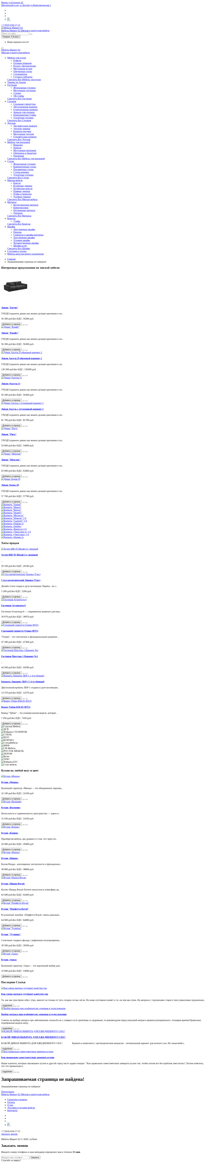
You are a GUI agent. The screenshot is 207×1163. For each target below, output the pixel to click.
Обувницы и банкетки (25, 153)
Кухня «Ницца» (9, 858)
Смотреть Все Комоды (18, 224)
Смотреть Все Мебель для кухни (24, 79)
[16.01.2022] (15, 1072)
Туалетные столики (23, 117)
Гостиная (12, 85)
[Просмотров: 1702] (18, 1072)
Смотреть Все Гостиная (19, 98)
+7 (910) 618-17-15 (10, 25)
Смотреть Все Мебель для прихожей (26, 158)
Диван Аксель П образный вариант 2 (21, 358)
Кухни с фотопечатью (24, 66)
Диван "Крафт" (10, 333)
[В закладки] (23, 324)
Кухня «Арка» (9, 959)
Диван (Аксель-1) (10, 383)
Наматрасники (20, 207)
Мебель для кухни (16, 57)
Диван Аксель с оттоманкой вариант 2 (22, 409)
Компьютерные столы (24, 166)
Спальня (11, 101)
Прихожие (18, 156)
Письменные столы (23, 169)
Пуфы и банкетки (22, 194)
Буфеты (17, 60)
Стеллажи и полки (17, 251)
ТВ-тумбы (18, 96)
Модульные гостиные (24, 90)
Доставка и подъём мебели (21, 1107)
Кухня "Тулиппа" (11, 934)
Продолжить (7, 1091)
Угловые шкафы (21, 240)
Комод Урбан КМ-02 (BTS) (15, 707)
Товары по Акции (16, 82)
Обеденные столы (22, 71)
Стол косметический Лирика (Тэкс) (20, 580)
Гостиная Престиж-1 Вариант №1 (19, 656)
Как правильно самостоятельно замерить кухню (27, 1057)
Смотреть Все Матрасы (19, 215)
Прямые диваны (21, 191)
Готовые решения (22, 63)
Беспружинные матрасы (25, 205)
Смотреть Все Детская (18, 139)
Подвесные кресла (22, 188)
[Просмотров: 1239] (18, 1029)
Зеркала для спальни (24, 112)
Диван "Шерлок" (11, 459)
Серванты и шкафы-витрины (28, 235)
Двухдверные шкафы (24, 229)
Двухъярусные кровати (25, 126)
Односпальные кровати (25, 109)
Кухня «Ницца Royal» (13, 883)
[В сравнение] (26, 324)
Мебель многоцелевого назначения (25, 254)
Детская (11, 123)
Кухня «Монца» (10, 782)
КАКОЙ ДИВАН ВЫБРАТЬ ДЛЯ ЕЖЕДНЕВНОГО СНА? (33, 1037)
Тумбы (16, 221)
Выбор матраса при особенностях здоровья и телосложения (34, 1014)
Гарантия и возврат (17, 1099)
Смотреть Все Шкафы (18, 248)
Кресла (17, 183)
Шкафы (11, 226)
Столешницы (20, 74)
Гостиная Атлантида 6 (13, 605)
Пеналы (17, 232)
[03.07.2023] (15, 1006)
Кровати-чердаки (22, 131)
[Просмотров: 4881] (18, 1049)
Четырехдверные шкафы (26, 243)
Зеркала (17, 147)
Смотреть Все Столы (18, 177)
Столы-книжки (21, 172)
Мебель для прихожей (18, 142)
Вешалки (18, 145)
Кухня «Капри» (9, 833)
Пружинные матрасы (24, 210)
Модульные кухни (22, 68)
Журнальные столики (24, 87)
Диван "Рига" (9, 434)
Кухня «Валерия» (11, 807)
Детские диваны (21, 128)
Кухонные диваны (22, 185)
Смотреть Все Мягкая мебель (22, 199)
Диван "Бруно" (9, 307)
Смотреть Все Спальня (19, 120)
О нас (10, 1105)
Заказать (35, 1157)
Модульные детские (23, 134)
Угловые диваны (22, 196)
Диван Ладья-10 (10, 485)
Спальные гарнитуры (24, 104)
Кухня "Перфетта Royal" (15, 909)
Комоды (11, 218)
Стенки (17, 93)
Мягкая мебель (15, 180)
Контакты (12, 1110)
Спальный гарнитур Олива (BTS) (19, 631)
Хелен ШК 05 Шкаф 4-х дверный (19, 554)
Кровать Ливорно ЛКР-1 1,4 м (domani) (22, 681)
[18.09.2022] (15, 1049)
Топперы (18, 213)
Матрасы (12, 202)
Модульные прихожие (24, 150)
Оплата (11, 1102)
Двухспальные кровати (25, 106)
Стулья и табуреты (22, 77)
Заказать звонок (9, 1134)
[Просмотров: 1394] (18, 1006)
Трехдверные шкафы (24, 237)
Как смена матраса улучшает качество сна (24, 994)
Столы (10, 161)
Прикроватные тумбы (24, 115)
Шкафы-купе (20, 245)
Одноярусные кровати (25, 136)
